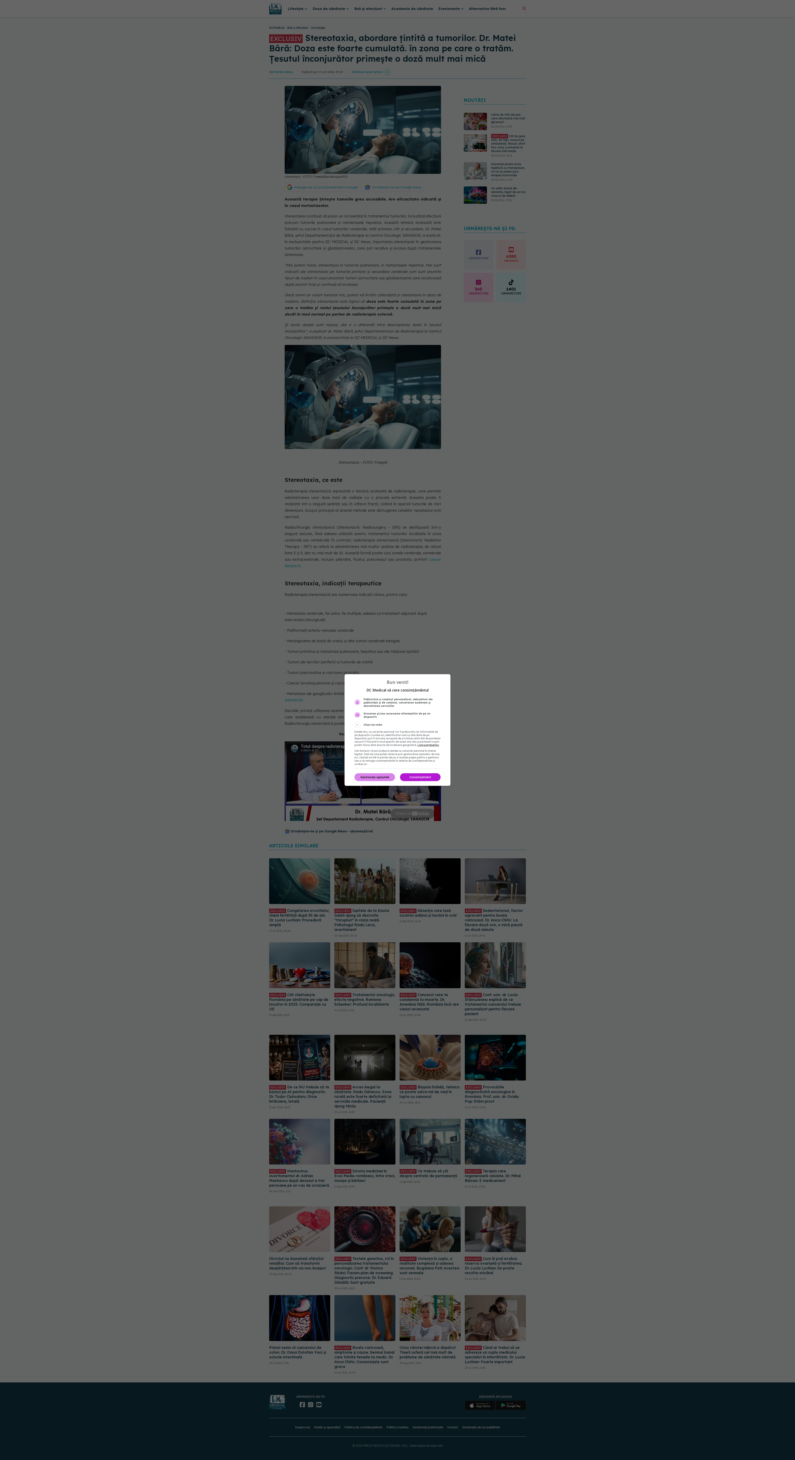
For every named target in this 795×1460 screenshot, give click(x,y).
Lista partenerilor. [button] (428, 745)
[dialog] (397, 730)
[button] (397, 725)
